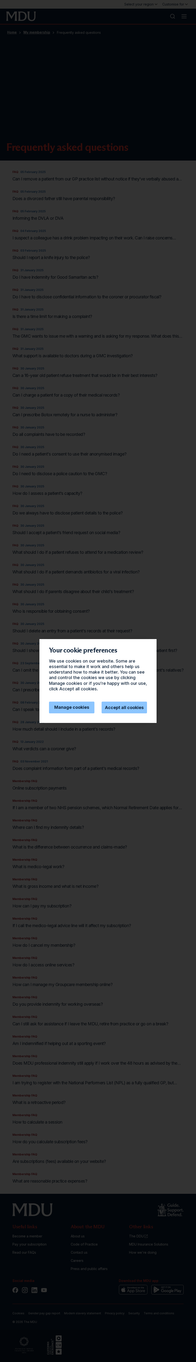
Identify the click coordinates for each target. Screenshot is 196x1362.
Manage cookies (71, 707)
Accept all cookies (124, 707)
